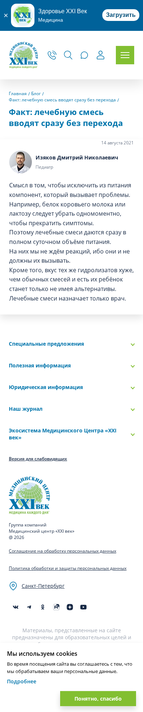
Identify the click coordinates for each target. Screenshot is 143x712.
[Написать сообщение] (84, 55)
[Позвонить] (52, 55)
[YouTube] (83, 607)
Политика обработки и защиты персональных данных (67, 568)
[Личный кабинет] (100, 56)
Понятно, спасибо (98, 698)
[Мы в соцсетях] (43, 607)
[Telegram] (29, 607)
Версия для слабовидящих (38, 459)
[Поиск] (68, 55)
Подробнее (21, 681)
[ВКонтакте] (15, 607)
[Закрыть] (5, 15)
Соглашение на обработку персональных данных (62, 551)
